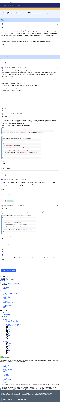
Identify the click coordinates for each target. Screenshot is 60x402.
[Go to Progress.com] (5, 357)
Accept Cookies (7, 399)
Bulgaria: (13, 324)
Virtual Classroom (8, 305)
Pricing (5, 288)
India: (12, 323)
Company (5, 364)
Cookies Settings (21, 399)
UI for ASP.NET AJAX (15, 5)
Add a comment (6, 51)
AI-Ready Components (14, 283)
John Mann (6, 24)
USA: (12, 320)
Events (5, 306)
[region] (30, 396)
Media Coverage (7, 369)
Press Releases (7, 368)
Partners (5, 304)
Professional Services (9, 302)
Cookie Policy (42, 394)
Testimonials (6, 314)
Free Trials (6, 287)
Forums (5, 298)
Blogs (4, 300)
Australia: (13, 325)
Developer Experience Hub (10, 293)
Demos (5, 294)
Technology (6, 365)
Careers (5, 370)
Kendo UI (2, 280)
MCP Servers (3, 283)
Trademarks (3, 390)
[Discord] (7, 338)
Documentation (7, 296)
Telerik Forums (5, 5)
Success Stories (7, 313)
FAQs (4, 308)
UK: (12, 321)
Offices (5, 372)
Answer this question (9, 270)
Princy (5, 113)
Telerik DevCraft (4, 278)
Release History (7, 297)
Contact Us (6, 319)
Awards (5, 366)
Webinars (5, 301)
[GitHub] (7, 337)
